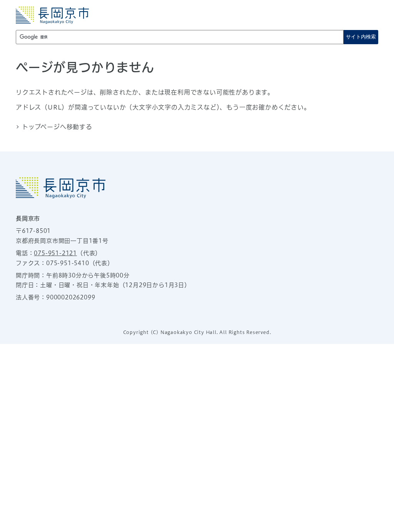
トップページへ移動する (57, 127)
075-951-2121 (55, 253)
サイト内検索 (361, 37)
